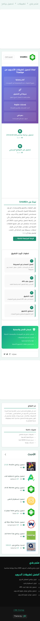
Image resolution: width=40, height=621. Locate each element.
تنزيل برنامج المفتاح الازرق (28, 579)
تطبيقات (21, 4)
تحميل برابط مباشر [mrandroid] (20, 136)
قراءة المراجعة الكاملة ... (24, 239)
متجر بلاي (33, 4)
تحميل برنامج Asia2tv (14, 465)
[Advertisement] (20, 29)
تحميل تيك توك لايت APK (28, 587)
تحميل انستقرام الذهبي (16, 499)
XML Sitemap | (19, 610)
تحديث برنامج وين (15, 545)
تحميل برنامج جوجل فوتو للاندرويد (25, 591)
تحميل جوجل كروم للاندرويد (27, 595)
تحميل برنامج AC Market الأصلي (13, 488)
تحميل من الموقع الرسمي (20, 151)
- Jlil (24, 616)
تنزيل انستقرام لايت (30, 583)
